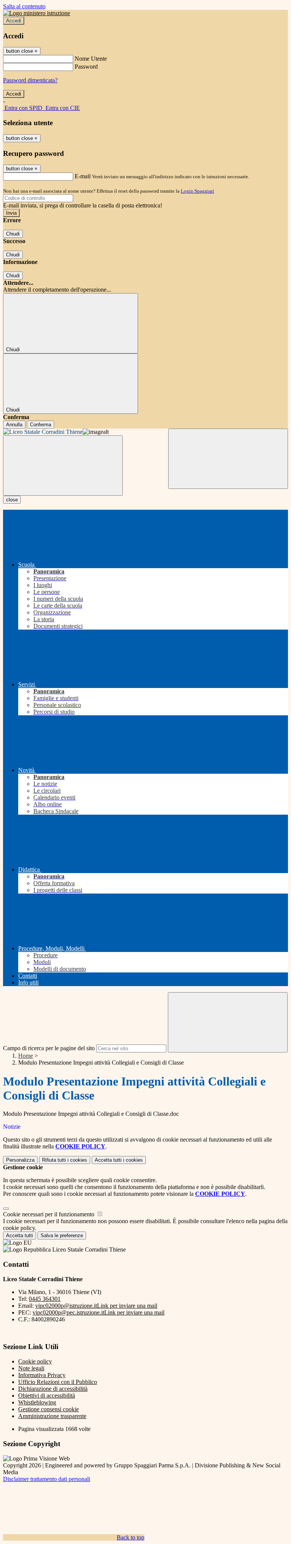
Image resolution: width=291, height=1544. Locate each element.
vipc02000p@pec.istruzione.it (98, 1312)
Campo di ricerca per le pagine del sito (49, 1048)
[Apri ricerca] (228, 459)
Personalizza (20, 1160)
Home (25, 1055)
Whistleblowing (37, 1402)
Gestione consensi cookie (48, 1409)
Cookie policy (35, 1361)
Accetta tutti (119, 1160)
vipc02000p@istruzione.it (96, 1305)
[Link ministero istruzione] (36, 13)
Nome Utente (91, 58)
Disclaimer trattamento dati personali (46, 1479)
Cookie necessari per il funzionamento (49, 1214)
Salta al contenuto (24, 6)
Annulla (14, 424)
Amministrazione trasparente (52, 1416)
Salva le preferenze (62, 1235)
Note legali (31, 1368)
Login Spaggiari (197, 191)
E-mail (83, 176)
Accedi (13, 21)
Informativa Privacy (42, 1375)
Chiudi (13, 234)
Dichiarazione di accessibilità (53, 1388)
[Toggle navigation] (63, 465)
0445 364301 (45, 1299)
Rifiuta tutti (64, 1160)
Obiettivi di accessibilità (46, 1395)
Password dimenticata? (30, 80)
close (12, 500)
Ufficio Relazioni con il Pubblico (57, 1382)
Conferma (40, 424)
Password (86, 66)
